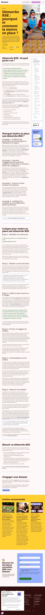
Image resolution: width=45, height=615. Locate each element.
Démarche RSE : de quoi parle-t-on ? (37, 61)
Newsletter (37, 601)
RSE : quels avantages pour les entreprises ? (16, 218)
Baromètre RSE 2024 (7, 241)
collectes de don (25, 177)
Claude (12, 49)
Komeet (15, 480)
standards (20, 105)
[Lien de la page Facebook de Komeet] (36, 125)
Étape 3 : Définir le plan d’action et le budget (37, 102)
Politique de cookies (27, 610)
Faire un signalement (37, 603)
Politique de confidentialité (15, 610)
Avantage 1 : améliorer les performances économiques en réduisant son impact (36, 70)
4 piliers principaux (13, 87)
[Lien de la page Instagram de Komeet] (38, 125)
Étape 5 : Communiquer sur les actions (37, 108)
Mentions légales (5, 610)
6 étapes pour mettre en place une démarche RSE (37, 92)
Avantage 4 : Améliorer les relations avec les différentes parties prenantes (37, 87)
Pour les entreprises (28, 597)
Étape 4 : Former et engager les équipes (37, 105)
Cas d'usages (27, 604)
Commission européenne (12, 435)
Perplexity (17, 47)
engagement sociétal (7, 192)
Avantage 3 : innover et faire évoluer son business (37, 83)
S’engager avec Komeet (36, 117)
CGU (33, 610)
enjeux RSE (17, 298)
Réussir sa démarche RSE (37, 114)
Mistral (12, 47)
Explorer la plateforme (27, 602)
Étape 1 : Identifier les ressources (37, 96)
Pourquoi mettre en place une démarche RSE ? (37, 64)
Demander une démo (36, 2)
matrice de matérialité (15, 304)
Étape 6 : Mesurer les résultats (37, 112)
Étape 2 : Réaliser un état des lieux (37, 99)
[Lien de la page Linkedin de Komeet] (34, 125)
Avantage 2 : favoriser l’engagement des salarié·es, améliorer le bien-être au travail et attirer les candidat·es (37, 77)
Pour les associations (27, 599)
